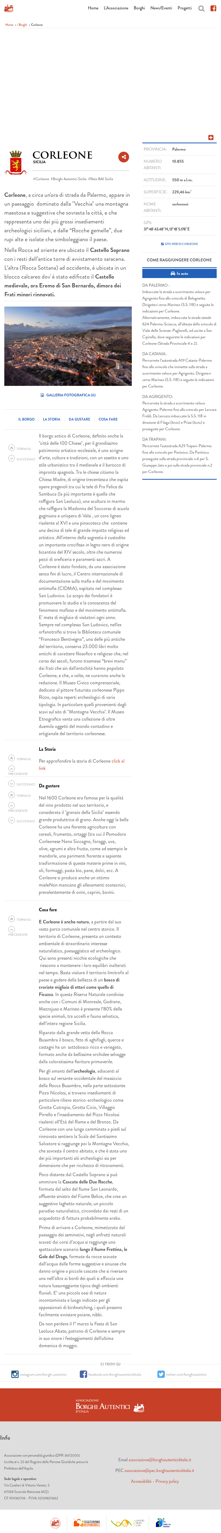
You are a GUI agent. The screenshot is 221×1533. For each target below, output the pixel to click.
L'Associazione (116, 8)
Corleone (42, 179)
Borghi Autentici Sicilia (70, 179)
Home (93, 8)
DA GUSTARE (79, 419)
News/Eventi (161, 8)
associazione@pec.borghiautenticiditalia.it (159, 1470)
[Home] (8, 8)
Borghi (139, 8)
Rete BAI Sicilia (101, 179)
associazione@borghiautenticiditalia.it (160, 1460)
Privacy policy (167, 1481)
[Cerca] (201, 8)
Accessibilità (141, 1481)
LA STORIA (51, 419)
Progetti (185, 8)
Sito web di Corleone (181, 244)
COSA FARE (108, 419)
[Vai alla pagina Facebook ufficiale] (213, 8)
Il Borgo (26, 419)
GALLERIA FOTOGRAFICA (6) (71, 395)
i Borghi (22, 24)
